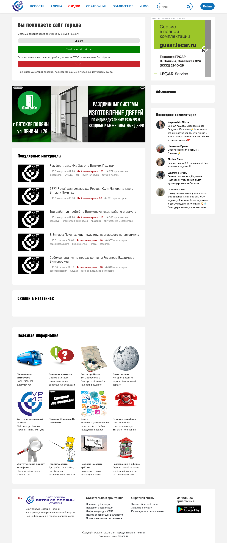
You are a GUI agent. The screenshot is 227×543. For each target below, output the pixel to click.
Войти (207, 6)
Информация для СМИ (99, 511)
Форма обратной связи (144, 504)
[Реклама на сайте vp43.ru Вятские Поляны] (95, 448)
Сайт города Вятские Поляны (128, 532)
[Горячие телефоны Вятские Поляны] (127, 403)
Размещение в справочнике (147, 511)
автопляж (105, 243)
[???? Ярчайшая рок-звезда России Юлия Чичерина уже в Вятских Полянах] (31, 196)
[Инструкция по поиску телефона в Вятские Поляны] (31, 448)
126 (92, 171)
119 (92, 217)
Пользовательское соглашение (104, 518)
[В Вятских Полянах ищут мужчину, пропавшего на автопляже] (31, 242)
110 (91, 240)
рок (77, 174)
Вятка (93, 243)
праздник (96, 220)
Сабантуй (54, 220)
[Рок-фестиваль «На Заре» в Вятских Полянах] (31, 173)
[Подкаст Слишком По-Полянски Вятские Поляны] (63, 403)
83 (91, 198)
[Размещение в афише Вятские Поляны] (127, 448)
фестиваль (56, 174)
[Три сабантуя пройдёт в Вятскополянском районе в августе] (31, 219)
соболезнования (58, 270)
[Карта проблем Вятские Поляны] (95, 359)
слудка (74, 270)
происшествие (79, 243)
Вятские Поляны (110, 174)
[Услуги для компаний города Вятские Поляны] (31, 403)
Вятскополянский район (75, 220)
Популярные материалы (40, 156)
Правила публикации (98, 504)
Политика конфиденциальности (104, 514)
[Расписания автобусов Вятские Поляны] (31, 359)
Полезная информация (38, 335)
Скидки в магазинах (36, 298)
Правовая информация (99, 507)
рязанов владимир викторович (97, 270)
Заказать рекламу (141, 507)
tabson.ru (123, 536)
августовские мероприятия (118, 220)
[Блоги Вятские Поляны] (95, 403)
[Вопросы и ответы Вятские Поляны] (63, 359)
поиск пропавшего (59, 243)
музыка (69, 174)
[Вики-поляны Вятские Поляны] (127, 359)
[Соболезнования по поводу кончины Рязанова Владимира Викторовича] (31, 265)
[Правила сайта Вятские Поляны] (63, 448)
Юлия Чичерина (90, 174)
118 (91, 267)
